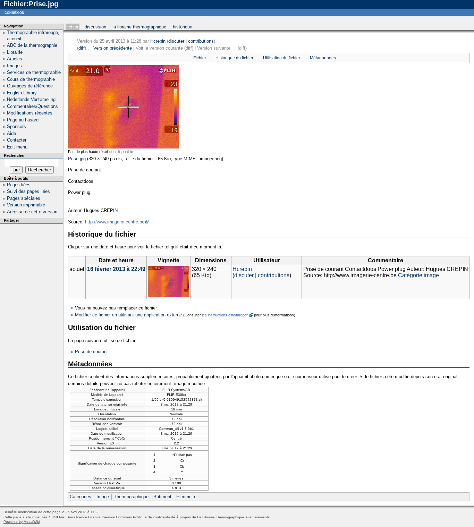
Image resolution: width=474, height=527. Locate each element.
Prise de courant (91, 351)
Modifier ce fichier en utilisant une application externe (128, 314)
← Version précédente (109, 48)
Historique (182, 26)
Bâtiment (162, 496)
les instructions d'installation (225, 315)
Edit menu (17, 147)
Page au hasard (23, 119)
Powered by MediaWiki (21, 522)
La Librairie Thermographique (139, 26)
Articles (14, 58)
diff (81, 48)
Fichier (72, 26)
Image (102, 496)
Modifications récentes (29, 113)
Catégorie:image (418, 275)
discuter (176, 41)
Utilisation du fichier (281, 58)
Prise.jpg (77, 158)
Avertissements (257, 517)
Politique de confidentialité (154, 517)
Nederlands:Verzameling (31, 99)
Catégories (80, 496)
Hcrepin (158, 41)
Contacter (16, 140)
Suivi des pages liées (28, 191)
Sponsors (16, 126)
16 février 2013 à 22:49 (116, 269)
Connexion (14, 12)
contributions (201, 41)
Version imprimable (26, 204)
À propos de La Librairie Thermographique (210, 517)
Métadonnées (323, 58)
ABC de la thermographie (32, 45)
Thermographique (131, 496)
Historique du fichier (234, 58)
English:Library (22, 92)
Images (14, 65)
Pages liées (19, 184)
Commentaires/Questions (32, 106)
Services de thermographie (34, 72)
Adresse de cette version (32, 211)
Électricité (186, 496)
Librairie (15, 52)
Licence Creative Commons (110, 517)
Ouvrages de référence (30, 85)
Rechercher (14, 155)
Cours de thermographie (31, 79)
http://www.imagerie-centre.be (114, 221)
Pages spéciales (23, 198)
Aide (11, 133)
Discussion (95, 26)
